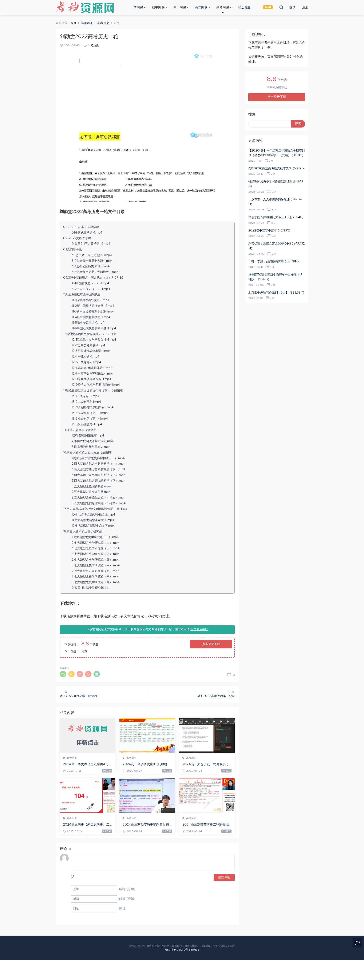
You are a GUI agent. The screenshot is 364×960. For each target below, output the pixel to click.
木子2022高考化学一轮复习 (78, 696)
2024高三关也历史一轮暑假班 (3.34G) (206, 764)
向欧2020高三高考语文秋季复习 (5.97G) (276, 168)
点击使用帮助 (199, 629)
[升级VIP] (357, 942)
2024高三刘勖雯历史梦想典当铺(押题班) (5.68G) (146, 825)
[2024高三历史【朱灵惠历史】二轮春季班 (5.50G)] (87, 795)
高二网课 (201, 7)
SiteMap (194, 949)
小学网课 (136, 7)
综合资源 (244, 7)
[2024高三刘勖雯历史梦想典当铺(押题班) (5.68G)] (147, 795)
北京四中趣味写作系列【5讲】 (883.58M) (276, 292)
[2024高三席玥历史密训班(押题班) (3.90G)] (147, 735)
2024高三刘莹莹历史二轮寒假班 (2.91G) (205, 825)
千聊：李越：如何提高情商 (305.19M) (273, 261)
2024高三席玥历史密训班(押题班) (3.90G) (147, 764)
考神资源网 (85, 7)
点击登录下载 (211, 644)
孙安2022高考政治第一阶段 (216, 696)
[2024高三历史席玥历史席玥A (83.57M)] (87, 735)
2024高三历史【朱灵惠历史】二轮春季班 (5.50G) (86, 825)
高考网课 (222, 7)
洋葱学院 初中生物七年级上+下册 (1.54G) (276, 217)
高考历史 (93, 45)
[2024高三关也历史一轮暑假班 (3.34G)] (207, 735)
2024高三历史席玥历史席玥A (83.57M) (86, 764)
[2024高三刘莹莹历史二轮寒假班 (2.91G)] (207, 795)
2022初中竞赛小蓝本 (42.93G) (269, 230)
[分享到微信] (63, 674)
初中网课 (158, 7)
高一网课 (179, 7)
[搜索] (281, 7)
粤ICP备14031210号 (176, 949)
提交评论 (224, 877)
